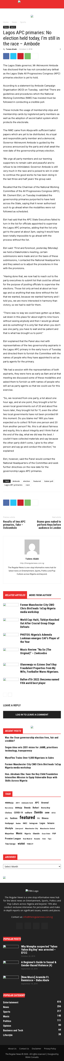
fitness (45, 818)
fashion (13, 818)
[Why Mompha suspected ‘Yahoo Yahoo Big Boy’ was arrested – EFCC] (11, 950)
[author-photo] (32, 554)
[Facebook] (6, 56)
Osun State (46, 834)
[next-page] (10, 695)
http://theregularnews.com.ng (32, 563)
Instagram (33, 823)
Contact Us (24, 1048)
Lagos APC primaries (13, 485)
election (26, 481)
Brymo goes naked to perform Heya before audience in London (49, 524)
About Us (12, 1048)
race (28, 485)
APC (37, 802)
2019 (17, 803)
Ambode (16, 481)
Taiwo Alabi (11, 49)
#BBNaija (9, 802)
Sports (23, 22)
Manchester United (47, 829)
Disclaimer (36, 1048)
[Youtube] (44, 926)
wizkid (21, 843)
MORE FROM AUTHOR (40, 595)
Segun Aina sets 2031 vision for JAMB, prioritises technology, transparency (31, 749)
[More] (35, 56)
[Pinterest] (20, 56)
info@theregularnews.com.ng (38, 916)
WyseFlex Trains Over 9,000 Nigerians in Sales (29, 757)
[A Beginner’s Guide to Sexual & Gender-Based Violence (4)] (11, 966)
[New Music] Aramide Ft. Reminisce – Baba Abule (35, 978)
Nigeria (28, 834)
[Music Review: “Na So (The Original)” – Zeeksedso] (11, 653)
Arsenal (45, 802)
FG (38, 818)
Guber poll (48, 481)
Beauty (27, 807)
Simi (44, 839)
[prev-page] (5, 695)
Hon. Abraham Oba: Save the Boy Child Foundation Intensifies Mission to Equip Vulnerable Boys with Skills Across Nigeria (31, 777)
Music (19, 833)
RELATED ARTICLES (15, 595)
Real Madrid (27, 839)
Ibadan (18, 823)
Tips (49, 839)
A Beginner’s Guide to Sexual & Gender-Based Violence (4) (38, 964)
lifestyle (9, 828)
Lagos (42, 823)
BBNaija (18, 808)
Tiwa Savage (10, 844)
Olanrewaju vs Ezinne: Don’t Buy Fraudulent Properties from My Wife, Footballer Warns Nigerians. (39, 668)
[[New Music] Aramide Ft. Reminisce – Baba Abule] (11, 981)
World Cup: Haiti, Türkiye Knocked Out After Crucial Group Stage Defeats (39, 623)
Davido (38, 812)
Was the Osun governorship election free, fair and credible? (31, 739)
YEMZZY (30, 844)
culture (28, 812)
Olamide (36, 833)
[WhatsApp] (28, 56)
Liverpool (19, 828)
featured (37, 481)
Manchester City (31, 828)
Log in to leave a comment (32, 714)
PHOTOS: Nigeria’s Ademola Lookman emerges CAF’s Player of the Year (39, 638)
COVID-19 (18, 812)
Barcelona (9, 808)
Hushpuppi (9, 823)
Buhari (36, 807)
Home (6, 22)
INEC (25, 823)
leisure (50, 823)
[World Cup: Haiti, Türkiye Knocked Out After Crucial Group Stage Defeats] (11, 623)
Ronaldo (37, 839)
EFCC (54, 813)
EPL (6, 818)
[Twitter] (13, 56)
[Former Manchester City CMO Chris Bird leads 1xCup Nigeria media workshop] (11, 608)
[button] (59, 4)
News (14, 22)
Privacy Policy (50, 1048)
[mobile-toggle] (5, 4)
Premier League (13, 838)
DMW (47, 813)
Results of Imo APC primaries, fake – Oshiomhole (14, 524)
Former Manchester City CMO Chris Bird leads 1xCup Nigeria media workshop (37, 608)
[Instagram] (28, 926)
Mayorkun (9, 833)
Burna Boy (45, 808)
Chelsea (8, 813)
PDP (54, 833)
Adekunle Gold (27, 803)
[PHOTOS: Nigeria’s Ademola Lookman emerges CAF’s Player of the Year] (11, 638)
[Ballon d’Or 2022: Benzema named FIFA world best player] (11, 683)
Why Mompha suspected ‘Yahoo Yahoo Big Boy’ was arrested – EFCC (39, 949)
